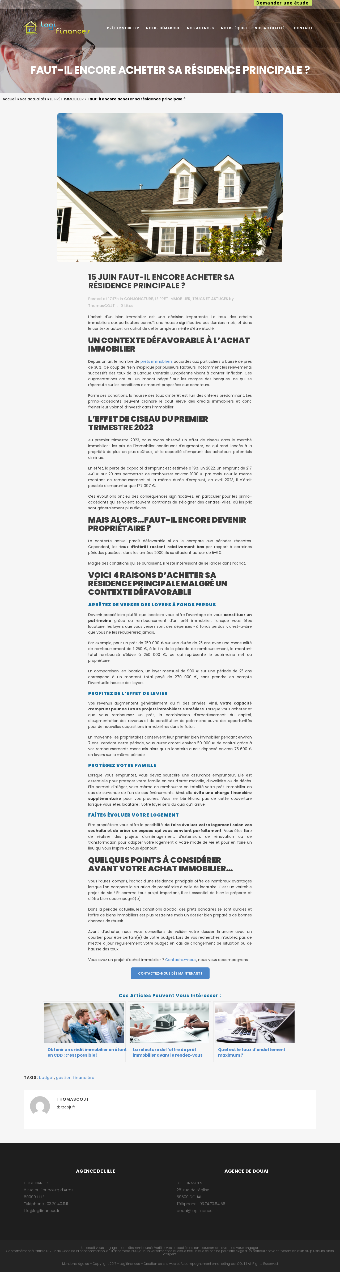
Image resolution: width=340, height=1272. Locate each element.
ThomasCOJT (101, 305)
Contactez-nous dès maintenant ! (170, 973)
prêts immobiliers (157, 361)
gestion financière (75, 1077)
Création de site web (160, 1263)
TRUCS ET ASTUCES (210, 298)
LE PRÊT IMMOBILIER (67, 99)
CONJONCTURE (138, 298)
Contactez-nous (180, 959)
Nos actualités (33, 99)
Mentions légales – (77, 1263)
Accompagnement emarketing (205, 1263)
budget (46, 1077)
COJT (241, 1263)
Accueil (9, 99)
